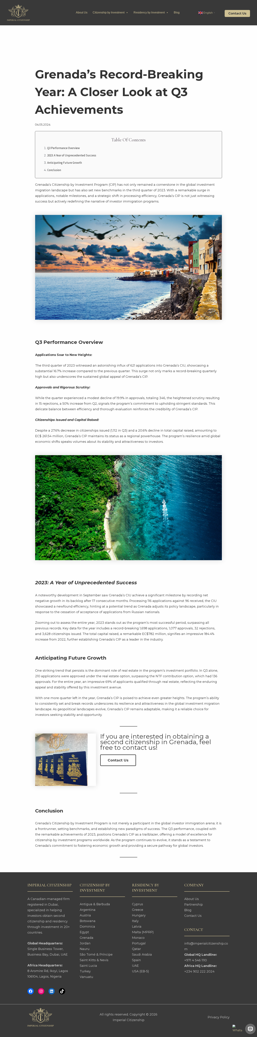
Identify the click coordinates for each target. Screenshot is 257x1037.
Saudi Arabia (142, 954)
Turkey (85, 971)
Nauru (85, 949)
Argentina (87, 910)
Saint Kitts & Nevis (94, 960)
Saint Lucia (88, 966)
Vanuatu (86, 977)
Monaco (138, 938)
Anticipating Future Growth (64, 163)
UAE (135, 966)
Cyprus (137, 904)
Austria (85, 915)
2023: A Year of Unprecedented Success (71, 155)
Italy (135, 921)
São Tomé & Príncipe (96, 954)
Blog (177, 12)
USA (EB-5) (140, 971)
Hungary (139, 915)
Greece (137, 910)
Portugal (139, 943)
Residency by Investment (149, 12)
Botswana (87, 921)
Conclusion (54, 170)
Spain (136, 960)
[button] (234, 13)
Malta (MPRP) (143, 932)
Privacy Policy (219, 1017)
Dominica (87, 926)
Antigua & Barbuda (95, 904)
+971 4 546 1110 (195, 960)
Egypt (84, 932)
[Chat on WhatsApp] (237, 1029)
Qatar (136, 949)
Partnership (193, 904)
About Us (81, 12)
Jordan (85, 943)
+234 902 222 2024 (199, 971)
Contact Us (193, 916)
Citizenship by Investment (108, 12)
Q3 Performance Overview (63, 148)
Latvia (136, 926)
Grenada (86, 938)
